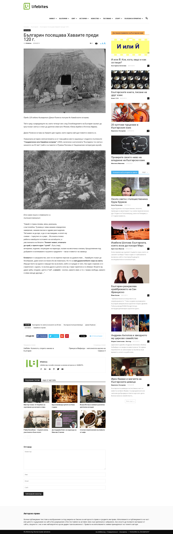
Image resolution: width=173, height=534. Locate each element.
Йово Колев (115, 295)
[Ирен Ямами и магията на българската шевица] (130, 366)
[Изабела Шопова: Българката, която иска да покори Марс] (130, 230)
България (63, 19)
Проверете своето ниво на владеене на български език (128, 159)
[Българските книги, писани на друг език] (130, 79)
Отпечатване (96, 336)
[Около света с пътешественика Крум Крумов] (130, 186)
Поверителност (112, 532)
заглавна (28, 327)
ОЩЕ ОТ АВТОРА (49, 380)
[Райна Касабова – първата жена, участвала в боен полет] (36, 419)
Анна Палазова (117, 205)
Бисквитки (123, 532)
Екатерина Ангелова (118, 66)
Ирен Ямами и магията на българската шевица (126, 380)
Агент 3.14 (114, 98)
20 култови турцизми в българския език (124, 126)
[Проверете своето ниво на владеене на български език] (130, 145)
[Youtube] (63, 369)
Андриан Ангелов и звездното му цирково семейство (129, 337)
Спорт (117, 19)
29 (148, 163)
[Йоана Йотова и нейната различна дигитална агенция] (93, 394)
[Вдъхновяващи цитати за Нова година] (64, 394)
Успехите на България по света (125, 172)
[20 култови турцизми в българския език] (130, 112)
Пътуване (107, 19)
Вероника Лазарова (118, 131)
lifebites (28, 43)
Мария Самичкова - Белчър (121, 341)
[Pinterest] (55, 369)
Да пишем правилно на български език (128, 33)
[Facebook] (42, 369)
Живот (52, 19)
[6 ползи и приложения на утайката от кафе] (93, 419)
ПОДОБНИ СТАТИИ (32, 380)
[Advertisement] (88, 228)
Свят (73, 19)
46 (148, 131)
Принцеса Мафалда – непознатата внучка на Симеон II (87, 349)
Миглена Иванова (117, 163)
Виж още (129, 401)
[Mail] (50, 369)
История (83, 19)
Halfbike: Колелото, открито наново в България (39, 349)
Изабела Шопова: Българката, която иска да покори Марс (128, 244)
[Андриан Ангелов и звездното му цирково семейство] (130, 323)
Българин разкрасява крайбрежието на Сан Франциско (124, 289)
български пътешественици (73, 325)
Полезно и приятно (133, 19)
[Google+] (46, 369)
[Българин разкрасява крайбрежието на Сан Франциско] (130, 274)
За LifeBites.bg (100, 532)
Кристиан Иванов (117, 249)
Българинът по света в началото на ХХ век (46, 325)
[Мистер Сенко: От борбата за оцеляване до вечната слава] (36, 394)
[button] (146, 18)
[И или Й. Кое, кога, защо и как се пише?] (130, 47)
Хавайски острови (40, 327)
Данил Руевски (90, 325)
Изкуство (95, 19)
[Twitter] (59, 369)
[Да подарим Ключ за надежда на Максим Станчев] (64, 419)
